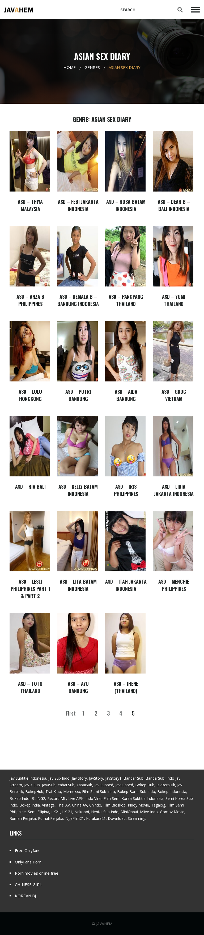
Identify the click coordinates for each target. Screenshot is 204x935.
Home (69, 67)
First (71, 713)
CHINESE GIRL (28, 884)
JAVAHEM (104, 923)
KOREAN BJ (25, 895)
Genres (92, 67)
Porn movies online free (36, 873)
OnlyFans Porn (28, 862)
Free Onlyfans (27, 850)
